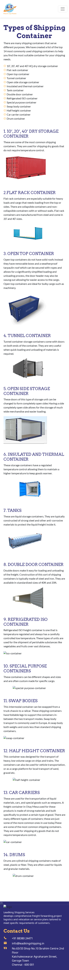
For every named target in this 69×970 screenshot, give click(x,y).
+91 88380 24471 (22, 938)
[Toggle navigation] (62, 9)
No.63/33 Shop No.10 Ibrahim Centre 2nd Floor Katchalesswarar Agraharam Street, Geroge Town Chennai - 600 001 (38, 956)
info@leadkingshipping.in (28, 943)
